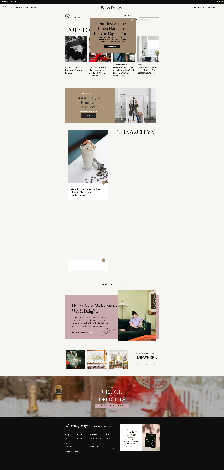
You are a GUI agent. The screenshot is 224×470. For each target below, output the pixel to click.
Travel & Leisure (94, 64)
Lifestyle (68, 64)
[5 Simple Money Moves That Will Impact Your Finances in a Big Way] (148, 49)
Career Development (120, 64)
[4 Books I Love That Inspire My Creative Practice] (76, 49)
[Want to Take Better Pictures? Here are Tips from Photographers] (88, 156)
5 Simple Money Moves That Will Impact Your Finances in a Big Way (147, 70)
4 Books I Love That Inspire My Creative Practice (74, 70)
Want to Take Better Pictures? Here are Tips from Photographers (86, 192)
